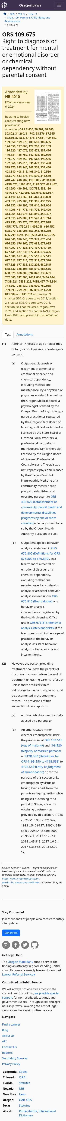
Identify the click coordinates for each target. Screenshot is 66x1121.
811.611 (27, 294)
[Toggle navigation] (59, 5)
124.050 (10, 146)
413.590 (34, 176)
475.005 (22, 218)
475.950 (10, 222)
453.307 (45, 214)
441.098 (10, 210)
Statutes (24, 1083)
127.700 (34, 146)
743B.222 (25, 281)
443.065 (10, 214)
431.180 (45, 188)
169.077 (10, 159)
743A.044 (48, 277)
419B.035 (25, 184)
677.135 (22, 248)
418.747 (10, 180)
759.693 (10, 290)
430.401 (22, 188)
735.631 (45, 273)
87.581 (40, 138)
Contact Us (9, 1047)
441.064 (45, 205)
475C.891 (25, 226)
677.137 (34, 248)
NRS (21, 1089)
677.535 (22, 265)
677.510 (34, 256)
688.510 (34, 269)
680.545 (45, 265)
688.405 (22, 269)
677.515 (22, 260)
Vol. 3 (21, 14)
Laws (22, 1094)
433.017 (47, 193)
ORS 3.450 (26, 129)
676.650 (10, 243)
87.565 (19, 138)
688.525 (10, 273)
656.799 (10, 235)
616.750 (49, 226)
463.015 (10, 218)
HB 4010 (12, 96)
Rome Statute (28, 1111)
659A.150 (23, 235)
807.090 (34, 290)
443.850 (34, 214)
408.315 (22, 172)
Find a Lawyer (11, 1024)
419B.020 (48, 180)
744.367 (10, 286)
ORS (12, 14)
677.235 (22, 252)
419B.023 (11, 184)
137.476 (45, 150)
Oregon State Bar (19, 962)
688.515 (45, 269)
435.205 (22, 201)
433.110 (10, 197)
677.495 (45, 252)
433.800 (45, 197)
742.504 (22, 277)
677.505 (22, 256)
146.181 (10, 155)
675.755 (49, 235)
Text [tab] (8, 334)
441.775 (22, 210)
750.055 (45, 286)
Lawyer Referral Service (17, 974)
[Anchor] (25, 354)
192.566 (10, 163)
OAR (22, 1100)
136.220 (10, 150)
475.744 (45, 218)
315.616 (22, 163)
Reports (7, 1053)
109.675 (22, 142)
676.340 (10, 239)
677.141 (10, 252)
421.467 (51, 184)
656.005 (22, 231)
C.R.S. (22, 1077)
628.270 (10, 231)
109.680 (34, 142)
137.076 (22, 150)
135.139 (45, 146)
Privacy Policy (11, 1064)
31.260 (19, 133)
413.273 (10, 176)
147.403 (34, 155)
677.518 (34, 260)
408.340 (34, 172)
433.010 (36, 193)
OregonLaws (30, 5)
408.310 (10, 172)
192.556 (45, 159)
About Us (8, 1036)
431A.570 (11, 193)
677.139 (45, 248)
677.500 (10, 256)
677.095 (45, 243)
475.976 (34, 222)
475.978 (45, 222)
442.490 (45, 210)
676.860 (22, 243)
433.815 (10, 201)
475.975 (22, 222)
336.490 (45, 163)
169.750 (22, 159)
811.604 (10, 294)
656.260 (45, 231)
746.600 (34, 286)
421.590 (10, 188)
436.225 (45, 201)
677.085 (34, 243)
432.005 (24, 193)
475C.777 (11, 226)
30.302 (38, 129)
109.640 (51, 138)
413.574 (22, 176)
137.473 (34, 150)
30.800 (49, 129)
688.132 (10, 269)
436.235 (10, 205)
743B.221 (11, 281)
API (4, 1041)
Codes (23, 1072)
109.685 (45, 142)
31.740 (30, 133)
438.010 (34, 205)
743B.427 (39, 281)
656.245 (34, 231)
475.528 (34, 218)
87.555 (50, 133)
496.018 (37, 226)
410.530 (45, 172)
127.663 (22, 146)
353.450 (45, 167)
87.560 (9, 138)
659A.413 (37, 235)
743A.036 (35, 277)
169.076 (45, 155)
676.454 (45, 239)
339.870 (10, 167)
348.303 (34, 167)
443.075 (22, 214)
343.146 (22, 167)
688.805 (22, 273)
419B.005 (35, 180)
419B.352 (39, 184)
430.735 (34, 188)
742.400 (10, 277)
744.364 (51, 281)
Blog (5, 1030)
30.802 (9, 133)
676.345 (22, 239)
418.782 (22, 180)
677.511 (45, 256)
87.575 (30, 138)
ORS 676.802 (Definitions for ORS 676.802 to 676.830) (40, 553)
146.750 (22, 155)
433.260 (22, 197)
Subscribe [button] (11, 933)
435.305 (34, 201)
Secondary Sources (15, 1058)
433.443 (34, 197)
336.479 (34, 163)
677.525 (10, 265)
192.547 (34, 159)
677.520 (45, 260)
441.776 (34, 210)
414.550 (45, 176)
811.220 (45, 290)
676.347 (34, 239)
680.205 (34, 265)
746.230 (22, 286)
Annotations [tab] (27, 334)
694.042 (34, 273)
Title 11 (33, 14)
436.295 (22, 205)
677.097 (10, 248)
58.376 (40, 133)
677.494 (34, 252)
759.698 (22, 290)
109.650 (10, 142)
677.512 (10, 260)
